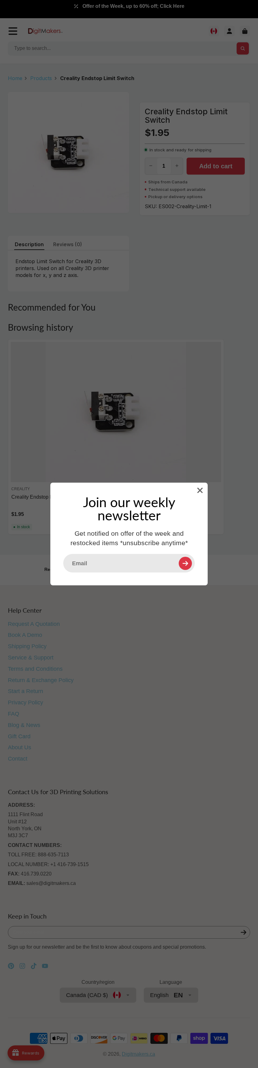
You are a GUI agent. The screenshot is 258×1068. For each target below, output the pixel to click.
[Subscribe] (185, 563)
